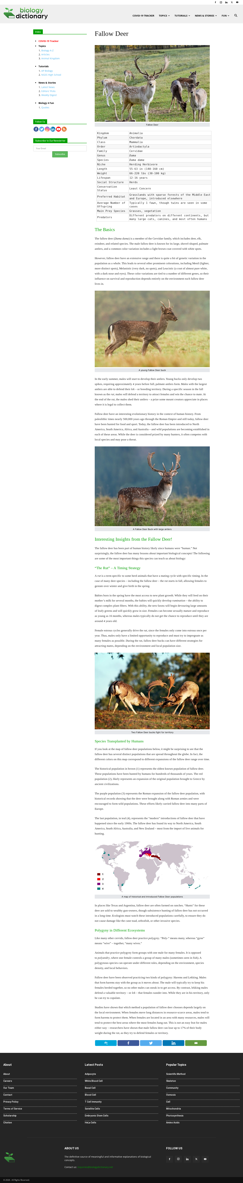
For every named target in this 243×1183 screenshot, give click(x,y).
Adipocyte (90, 1074)
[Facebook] (215, 2)
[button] (236, 16)
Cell (168, 1101)
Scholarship (9, 1115)
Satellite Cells (92, 1108)
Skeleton (171, 1081)
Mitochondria (173, 1108)
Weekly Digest (49, 95)
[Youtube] (237, 2)
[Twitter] (231, 2)
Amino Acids (173, 1122)
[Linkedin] (226, 2)
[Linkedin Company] (52, 129)
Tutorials (181, 15)
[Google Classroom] (106, 1043)
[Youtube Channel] (58, 129)
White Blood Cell (94, 1081)
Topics (163, 15)
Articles (45, 54)
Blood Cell (90, 1094)
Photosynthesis (174, 1115)
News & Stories (204, 15)
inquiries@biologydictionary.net (95, 1167)
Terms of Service (12, 1108)
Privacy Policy (10, 1101)
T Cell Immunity (93, 1101)
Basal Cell (90, 1088)
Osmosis (171, 1094)
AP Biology (47, 70)
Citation (7, 1122)
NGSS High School (51, 74)
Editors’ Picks (48, 91)
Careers (7, 1081)
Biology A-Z (47, 50)
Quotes (45, 107)
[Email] (196, 1043)
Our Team (8, 1088)
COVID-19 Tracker (143, 15)
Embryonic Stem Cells (96, 1115)
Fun (224, 15)
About (6, 1074)
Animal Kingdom (50, 58)
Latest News (48, 87)
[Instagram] (220, 2)
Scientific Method (175, 1074)
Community (172, 1088)
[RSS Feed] (64, 129)
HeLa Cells (90, 1122)
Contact (7, 1094)
